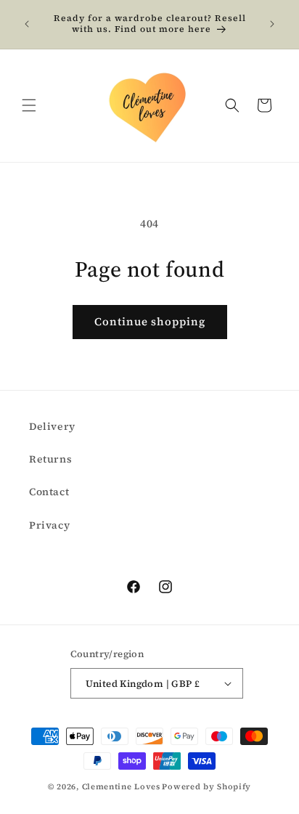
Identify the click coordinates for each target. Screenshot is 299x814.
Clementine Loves (121, 786)
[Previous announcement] (27, 24)
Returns (50, 459)
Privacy (49, 525)
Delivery (52, 426)
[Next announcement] (272, 24)
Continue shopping (149, 321)
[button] (29, 105)
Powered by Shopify (206, 786)
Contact (49, 491)
